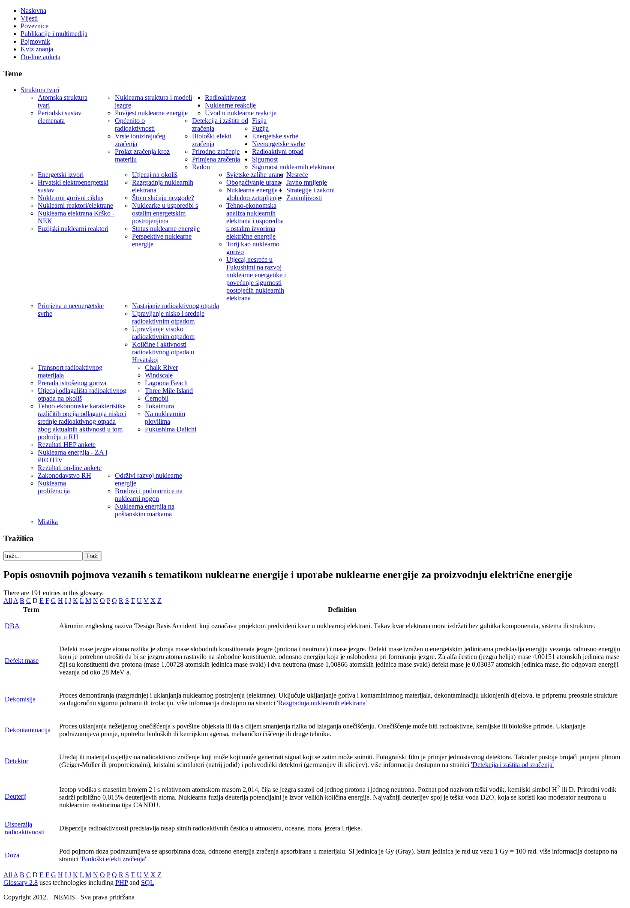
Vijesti (29, 18)
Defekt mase (22, 660)
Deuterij (16, 796)
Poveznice (34, 26)
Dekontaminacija (28, 730)
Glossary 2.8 (20, 882)
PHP (121, 882)
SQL (147, 882)
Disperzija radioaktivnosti (25, 828)
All (7, 600)
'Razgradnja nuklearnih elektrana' (322, 703)
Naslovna (33, 10)
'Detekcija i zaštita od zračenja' (512, 764)
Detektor (16, 760)
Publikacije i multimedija (54, 33)
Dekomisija (20, 699)
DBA (12, 625)
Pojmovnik (35, 41)
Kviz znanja (37, 49)
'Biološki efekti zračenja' (113, 859)
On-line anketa (40, 56)
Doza (12, 855)
